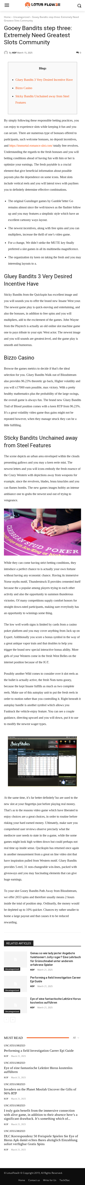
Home (7, 17)
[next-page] (12, 1019)
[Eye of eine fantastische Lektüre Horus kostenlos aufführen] (15, 1005)
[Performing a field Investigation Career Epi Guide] (15, 984)
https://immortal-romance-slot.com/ (31, 145)
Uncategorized (21, 17)
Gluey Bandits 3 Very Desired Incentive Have (44, 79)
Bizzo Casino (23, 88)
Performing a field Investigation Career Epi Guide (39, 1051)
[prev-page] (6, 1019)
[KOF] (6, 53)
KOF (14, 52)
